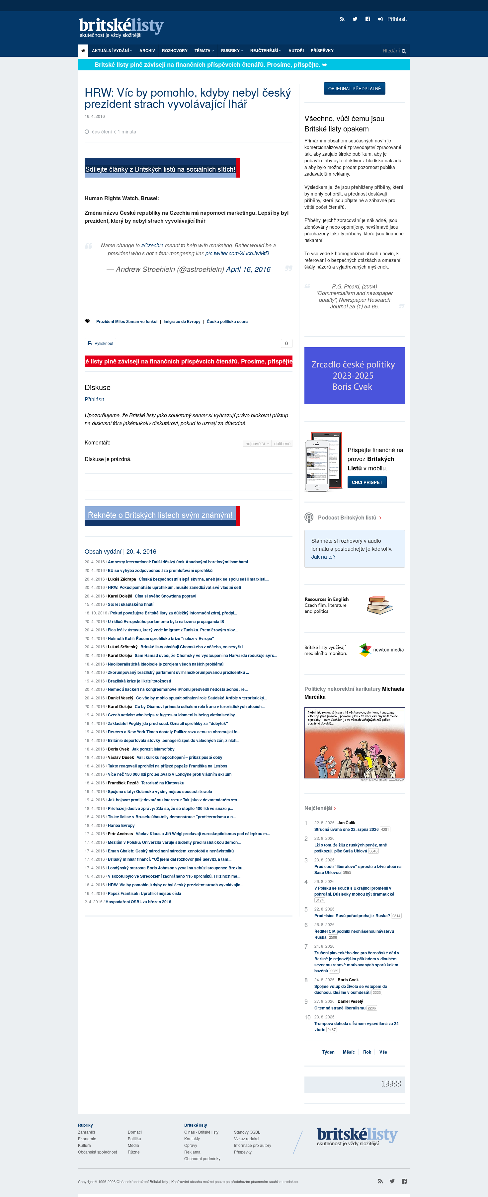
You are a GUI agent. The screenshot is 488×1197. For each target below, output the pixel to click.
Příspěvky (322, 50)
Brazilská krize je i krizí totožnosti (139, 681)
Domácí (135, 1132)
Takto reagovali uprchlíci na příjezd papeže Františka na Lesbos (167, 766)
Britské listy (124, 28)
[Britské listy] (162, 168)
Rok (367, 1052)
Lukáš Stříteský (123, 647)
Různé (134, 1152)
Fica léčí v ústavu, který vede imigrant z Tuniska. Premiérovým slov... (173, 630)
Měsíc (349, 1052)
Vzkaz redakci (246, 1138)
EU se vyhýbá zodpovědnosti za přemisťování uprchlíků (160, 570)
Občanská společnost (97, 1152)
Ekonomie (87, 1138)
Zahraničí (86, 1132)
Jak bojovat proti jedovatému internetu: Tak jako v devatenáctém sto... (174, 800)
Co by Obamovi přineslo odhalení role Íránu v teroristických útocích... (200, 706)
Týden (328, 1052)
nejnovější (256, 443)
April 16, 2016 (248, 269)
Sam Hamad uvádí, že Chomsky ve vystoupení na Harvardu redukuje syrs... (206, 655)
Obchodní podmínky (202, 1158)
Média (133, 1145)
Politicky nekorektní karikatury (354, 692)
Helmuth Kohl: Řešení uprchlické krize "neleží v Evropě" (161, 638)
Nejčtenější (318, 808)
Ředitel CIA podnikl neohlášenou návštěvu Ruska (354, 934)
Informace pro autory (252, 1145)
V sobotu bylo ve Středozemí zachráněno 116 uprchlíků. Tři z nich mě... (174, 876)
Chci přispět (367, 482)
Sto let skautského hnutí (130, 604)
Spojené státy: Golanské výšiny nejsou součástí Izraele (160, 791)
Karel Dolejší (120, 596)
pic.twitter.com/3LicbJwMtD (237, 253)
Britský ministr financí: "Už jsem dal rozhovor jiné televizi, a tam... (169, 859)
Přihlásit (396, 19)
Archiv (147, 50)
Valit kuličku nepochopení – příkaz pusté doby (179, 757)
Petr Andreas (120, 834)
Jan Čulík (346, 823)
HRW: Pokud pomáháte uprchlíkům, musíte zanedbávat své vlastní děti (174, 587)
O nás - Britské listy (201, 1132)
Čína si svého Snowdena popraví (165, 596)
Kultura (84, 1145)
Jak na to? (323, 556)
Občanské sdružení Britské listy (142, 1181)
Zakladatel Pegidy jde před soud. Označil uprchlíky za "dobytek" (168, 723)
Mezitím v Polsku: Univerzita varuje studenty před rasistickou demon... (174, 842)
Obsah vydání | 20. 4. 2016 (120, 551)
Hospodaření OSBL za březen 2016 (138, 902)
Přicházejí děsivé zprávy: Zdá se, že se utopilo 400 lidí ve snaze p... (170, 808)
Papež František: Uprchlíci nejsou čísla (144, 893)
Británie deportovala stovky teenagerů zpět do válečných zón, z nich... (173, 740)
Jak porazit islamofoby (153, 749)
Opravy (190, 1145)
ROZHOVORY (175, 50)
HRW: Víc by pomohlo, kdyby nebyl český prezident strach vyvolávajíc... (175, 885)
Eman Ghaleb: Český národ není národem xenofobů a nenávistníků (171, 851)
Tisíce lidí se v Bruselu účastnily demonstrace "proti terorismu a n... (172, 817)
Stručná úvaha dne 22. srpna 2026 (351, 829)
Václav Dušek (121, 757)
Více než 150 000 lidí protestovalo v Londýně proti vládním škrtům (170, 774)
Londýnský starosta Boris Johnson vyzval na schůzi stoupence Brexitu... (176, 868)
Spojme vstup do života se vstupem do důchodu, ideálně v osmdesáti (350, 989)
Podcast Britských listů (347, 517)
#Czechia (152, 245)
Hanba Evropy (121, 825)
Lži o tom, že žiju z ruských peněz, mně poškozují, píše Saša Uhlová (350, 848)
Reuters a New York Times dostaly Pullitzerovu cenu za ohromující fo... (174, 732)
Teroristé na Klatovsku (162, 783)
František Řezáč (123, 783)
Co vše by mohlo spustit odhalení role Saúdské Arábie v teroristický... (201, 698)
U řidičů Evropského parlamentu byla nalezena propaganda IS (166, 621)
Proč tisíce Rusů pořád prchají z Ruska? (357, 915)
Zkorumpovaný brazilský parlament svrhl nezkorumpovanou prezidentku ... (178, 672)
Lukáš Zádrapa (122, 579)
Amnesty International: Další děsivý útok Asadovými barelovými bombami (178, 562)
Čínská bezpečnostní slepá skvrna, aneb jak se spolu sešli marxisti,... (204, 579)
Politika (134, 1138)
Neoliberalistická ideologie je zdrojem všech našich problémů (165, 664)
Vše (383, 1052)
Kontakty (192, 1138)
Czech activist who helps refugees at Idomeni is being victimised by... (173, 715)
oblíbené (282, 443)
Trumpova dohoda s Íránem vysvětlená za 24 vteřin (356, 1026)
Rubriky (231, 50)
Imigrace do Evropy (182, 321)
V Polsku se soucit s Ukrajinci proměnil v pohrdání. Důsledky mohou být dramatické (354, 894)
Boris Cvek (118, 749)
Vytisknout (103, 343)
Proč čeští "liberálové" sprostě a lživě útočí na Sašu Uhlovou (358, 869)
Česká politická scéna (228, 321)
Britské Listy (357, 1137)
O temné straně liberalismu (345, 1008)
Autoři (296, 50)
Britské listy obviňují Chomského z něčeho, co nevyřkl (191, 647)
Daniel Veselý (120, 698)
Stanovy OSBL (247, 1132)
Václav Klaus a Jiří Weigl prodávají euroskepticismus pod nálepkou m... (203, 834)
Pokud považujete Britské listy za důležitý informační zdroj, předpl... (173, 613)
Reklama (192, 1152)
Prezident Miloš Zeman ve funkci (126, 321)
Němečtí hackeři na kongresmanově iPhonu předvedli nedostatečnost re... (178, 689)
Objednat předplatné (354, 88)
